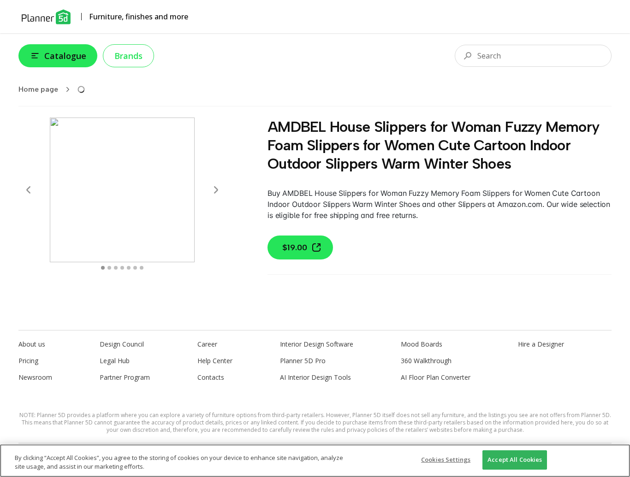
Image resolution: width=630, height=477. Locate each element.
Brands (128, 55)
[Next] (216, 190)
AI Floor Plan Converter (435, 377)
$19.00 (294, 247)
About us (31, 344)
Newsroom (35, 377)
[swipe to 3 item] (122, 268)
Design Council (122, 344)
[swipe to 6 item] (141, 268)
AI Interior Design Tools (315, 377)
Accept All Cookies (514, 459)
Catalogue (65, 55)
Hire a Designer (541, 344)
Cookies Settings (445, 459)
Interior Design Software (316, 344)
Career (207, 344)
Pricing (28, 360)
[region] (315, 460)
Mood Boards (421, 344)
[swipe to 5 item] (135, 268)
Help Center (214, 360)
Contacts (210, 377)
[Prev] (28, 190)
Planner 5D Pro (303, 360)
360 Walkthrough (426, 360)
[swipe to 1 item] (109, 268)
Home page (38, 89)
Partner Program (125, 377)
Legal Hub (115, 360)
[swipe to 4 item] (129, 268)
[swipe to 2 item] (116, 268)
